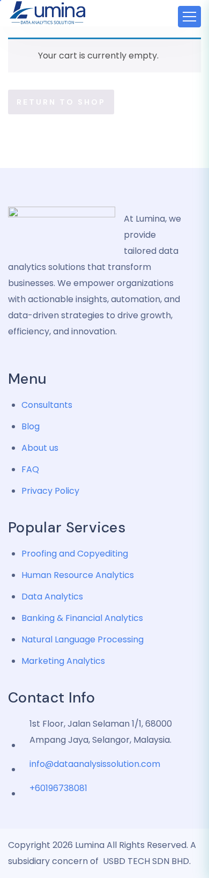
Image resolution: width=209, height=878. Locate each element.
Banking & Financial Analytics (82, 618)
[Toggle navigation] (189, 16)
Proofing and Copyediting (74, 553)
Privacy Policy (50, 491)
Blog (30, 426)
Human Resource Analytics (77, 575)
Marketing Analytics (63, 661)
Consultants (46, 405)
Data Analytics (52, 596)
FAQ (30, 469)
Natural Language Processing (82, 639)
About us (39, 448)
